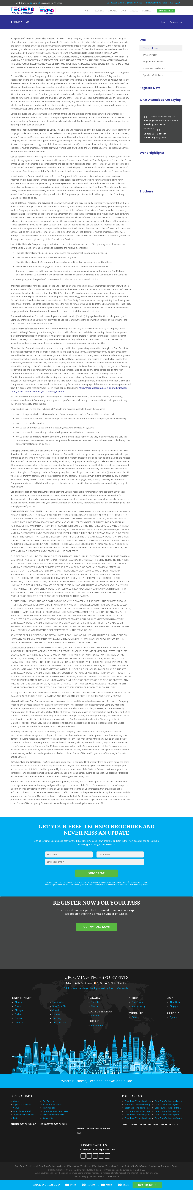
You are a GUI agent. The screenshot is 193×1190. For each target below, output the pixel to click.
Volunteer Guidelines (154, 68)
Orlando (56, 1010)
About (16, 1101)
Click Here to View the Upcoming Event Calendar (96, 988)
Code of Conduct (96, 1176)
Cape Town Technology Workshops (168, 1118)
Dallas (18, 1014)
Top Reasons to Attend (23, 1114)
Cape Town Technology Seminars (168, 1111)
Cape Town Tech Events (26, 1166)
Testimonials (49, 1107)
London (95, 1015)
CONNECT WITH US (93, 1145)
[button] (174, 110)
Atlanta (18, 1002)
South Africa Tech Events (136, 1166)
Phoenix (56, 1014)
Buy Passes (48, 1101)
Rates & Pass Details (52, 1104)
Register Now (149, 88)
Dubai (134, 1017)
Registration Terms (153, 61)
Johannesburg (138, 1006)
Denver (18, 1018)
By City (100, 983)
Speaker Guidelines (153, 75)
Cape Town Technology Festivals (168, 1101)
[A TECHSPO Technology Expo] (97, 1124)
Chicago (19, 1010)
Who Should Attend (22, 1111)
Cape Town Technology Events (138, 1101)
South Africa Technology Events (163, 1166)
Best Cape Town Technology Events (138, 1107)
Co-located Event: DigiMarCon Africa (124, 2)
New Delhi (175, 1002)
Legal (143, 39)
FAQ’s (15, 1118)
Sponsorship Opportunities (55, 1111)
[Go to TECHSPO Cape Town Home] (33, 11)
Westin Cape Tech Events (80, 1166)
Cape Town (137, 1002)
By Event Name (85, 983)
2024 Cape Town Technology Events (138, 1104)
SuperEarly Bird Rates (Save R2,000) (164, 2)
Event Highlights (152, 153)
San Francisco (59, 1022)
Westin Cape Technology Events (108, 1166)
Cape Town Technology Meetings (168, 1104)
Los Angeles (58, 1002)
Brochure (146, 191)
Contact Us (48, 1118)
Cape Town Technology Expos (138, 1118)
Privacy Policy (150, 54)
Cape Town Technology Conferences (138, 1114)
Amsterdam (97, 1025)
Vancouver (96, 1006)
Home (163, 22)
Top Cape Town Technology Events (138, 1111)
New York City (59, 1006)
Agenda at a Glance (22, 1104)
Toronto (95, 1002)
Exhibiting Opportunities (54, 1114)
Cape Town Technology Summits (168, 1114)
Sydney (173, 1017)
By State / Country (117, 983)
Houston (19, 1022)
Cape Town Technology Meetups (168, 1107)
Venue (16, 1107)
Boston (18, 1006)
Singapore (175, 1006)
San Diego (57, 1018)
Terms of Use (150, 47)
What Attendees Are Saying (160, 100)
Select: (69, 983)
